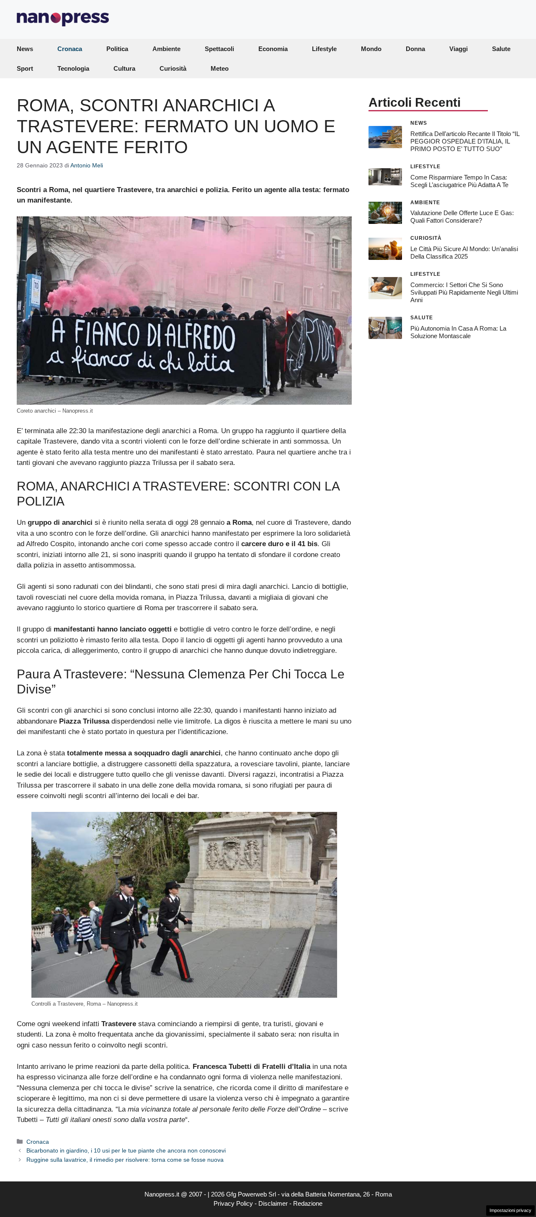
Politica (117, 48)
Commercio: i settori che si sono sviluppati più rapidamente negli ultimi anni (464, 292)
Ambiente (166, 48)
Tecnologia (73, 68)
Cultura (124, 68)
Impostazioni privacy (510, 1210)
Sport (25, 68)
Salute (501, 48)
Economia (273, 48)
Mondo (371, 48)
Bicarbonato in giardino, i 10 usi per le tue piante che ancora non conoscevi (126, 1150)
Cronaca (69, 48)
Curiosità (173, 68)
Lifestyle (324, 48)
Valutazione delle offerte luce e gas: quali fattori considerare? (462, 216)
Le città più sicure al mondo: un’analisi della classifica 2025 (464, 252)
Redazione (307, 1203)
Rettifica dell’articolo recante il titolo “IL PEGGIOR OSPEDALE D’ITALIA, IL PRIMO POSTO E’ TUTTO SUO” (464, 141)
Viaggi (458, 48)
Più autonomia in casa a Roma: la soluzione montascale (458, 331)
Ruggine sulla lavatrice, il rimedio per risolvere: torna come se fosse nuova (125, 1159)
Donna (415, 48)
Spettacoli (219, 48)
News (25, 48)
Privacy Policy (233, 1203)
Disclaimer (273, 1203)
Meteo (220, 68)
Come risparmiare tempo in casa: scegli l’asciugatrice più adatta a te (459, 180)
